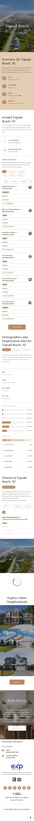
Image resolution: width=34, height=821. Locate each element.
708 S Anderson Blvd (8, 211)
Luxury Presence (17, 800)
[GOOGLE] (19, 788)
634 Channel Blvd (7, 188)
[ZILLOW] (29, 788)
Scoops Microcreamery (8, 232)
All (5, 171)
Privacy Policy (24, 809)
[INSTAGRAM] (10, 788)
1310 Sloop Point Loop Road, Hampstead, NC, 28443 (14, 519)
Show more (17, 327)
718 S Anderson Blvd (8, 257)
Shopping (22, 171)
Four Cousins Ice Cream (9, 278)
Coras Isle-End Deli (7, 301)
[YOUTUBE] (24, 788)
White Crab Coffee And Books (11, 209)
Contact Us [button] (17, 728)
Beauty (13, 175)
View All (17, 682)
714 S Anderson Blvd (8, 234)
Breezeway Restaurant (8, 186)
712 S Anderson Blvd (8, 303)
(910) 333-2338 (10, 757)
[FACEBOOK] (5, 788)
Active (6, 175)
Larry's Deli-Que (7, 255)
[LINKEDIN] (14, 788)
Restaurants (13, 171)
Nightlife (21, 175)
